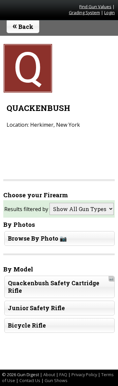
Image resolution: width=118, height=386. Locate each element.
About (49, 374)
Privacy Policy (84, 374)
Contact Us (29, 380)
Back (23, 25)
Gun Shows (56, 380)
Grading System (84, 12)
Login (109, 12)
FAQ (63, 374)
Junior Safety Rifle (36, 308)
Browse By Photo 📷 (37, 238)
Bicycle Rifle (27, 325)
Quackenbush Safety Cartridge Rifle (60, 285)
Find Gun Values (95, 7)
